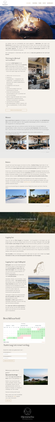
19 (28, 333)
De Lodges (28, 3)
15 (20, 333)
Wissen (43, 342)
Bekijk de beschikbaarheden (16, 110)
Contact (44, 3)
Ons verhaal (34, 3)
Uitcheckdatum (7, 356)
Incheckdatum (7, 352)
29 (14, 338)
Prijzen (40, 3)
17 (24, 333)
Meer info (8, 400)
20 (30, 333)
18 (26, 333)
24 (42, 336)
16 (22, 333)
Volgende (47, 152)
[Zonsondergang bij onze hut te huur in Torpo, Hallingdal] (39, 202)
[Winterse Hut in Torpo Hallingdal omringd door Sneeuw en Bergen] (16, 202)
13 (30, 331)
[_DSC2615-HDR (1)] (16, 149)
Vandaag (23, 323)
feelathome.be (27, 182)
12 (28, 331)
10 (42, 331)
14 (18, 333)
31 (42, 338)
